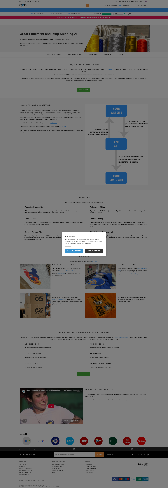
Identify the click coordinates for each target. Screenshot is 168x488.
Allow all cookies (74, 251)
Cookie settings (94, 251)
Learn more (68, 245)
